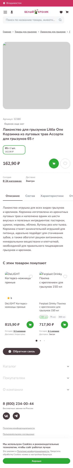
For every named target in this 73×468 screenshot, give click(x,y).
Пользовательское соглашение (18, 434)
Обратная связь (24, 351)
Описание (13, 196)
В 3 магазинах (20, 331)
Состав (30, 196)
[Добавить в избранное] (65, 163)
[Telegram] (16, 416)
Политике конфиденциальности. (33, 451)
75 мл (53, 316)
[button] (5, 12)
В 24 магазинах (12, 181)
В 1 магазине (53, 331)
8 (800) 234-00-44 (18, 403)
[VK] (6, 416)
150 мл (43, 316)
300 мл (61, 316)
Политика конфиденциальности (19, 428)
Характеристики (52, 196)
